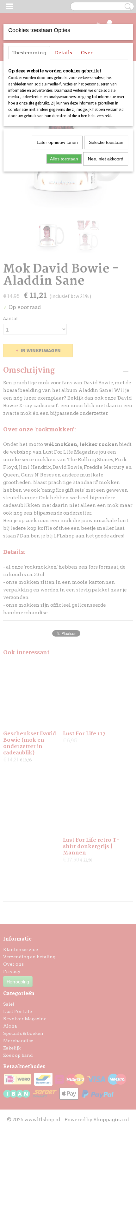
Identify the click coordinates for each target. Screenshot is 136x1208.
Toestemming (29, 53)
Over (87, 53)
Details (63, 53)
